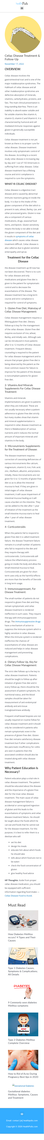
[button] (22, 8)
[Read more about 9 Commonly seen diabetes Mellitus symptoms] (23, 989)
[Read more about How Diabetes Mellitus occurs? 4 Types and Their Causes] (23, 920)
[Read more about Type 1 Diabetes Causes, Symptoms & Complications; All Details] (23, 955)
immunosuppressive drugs (28, 621)
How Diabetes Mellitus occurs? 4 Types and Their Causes (22, 937)
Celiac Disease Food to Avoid (18, 895)
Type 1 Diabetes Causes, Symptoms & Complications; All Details (23, 971)
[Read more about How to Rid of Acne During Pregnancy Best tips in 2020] (23, 1059)
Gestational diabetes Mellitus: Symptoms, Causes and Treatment (23, 1094)
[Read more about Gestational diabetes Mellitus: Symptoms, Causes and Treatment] (23, 1085)
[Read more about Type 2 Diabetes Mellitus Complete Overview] (23, 1024)
